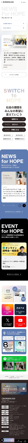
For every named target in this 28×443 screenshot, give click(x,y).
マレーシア (18, 433)
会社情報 (6, 376)
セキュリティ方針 (19, 376)
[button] (20, 205)
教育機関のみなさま (19, 138)
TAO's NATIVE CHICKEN (13, 429)
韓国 (16, 434)
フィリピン (21, 432)
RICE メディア (12, 407)
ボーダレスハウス (12, 414)
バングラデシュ (12, 431)
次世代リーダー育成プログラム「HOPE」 (16, 425)
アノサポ (15, 410)
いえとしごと (16, 418)
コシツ (10, 422)
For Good (17, 407)
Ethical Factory (19, 428)
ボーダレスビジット (20, 414)
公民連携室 (11, 420)
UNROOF (11, 418)
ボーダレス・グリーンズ (13, 412)
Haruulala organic (12, 428)
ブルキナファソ (12, 433)
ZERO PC (11, 410)
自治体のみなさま (7, 138)
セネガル (22, 433)
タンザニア (16, 432)
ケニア (10, 434)
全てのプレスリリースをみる (12, 211)
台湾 (18, 434)
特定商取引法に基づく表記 (14, 377)
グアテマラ (22, 431)
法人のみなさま (19, 135)
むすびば (11, 415)
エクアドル (11, 432)
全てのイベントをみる (13, 274)
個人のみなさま (7, 135)
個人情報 (12, 376)
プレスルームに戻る (14, 74)
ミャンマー (18, 431)
